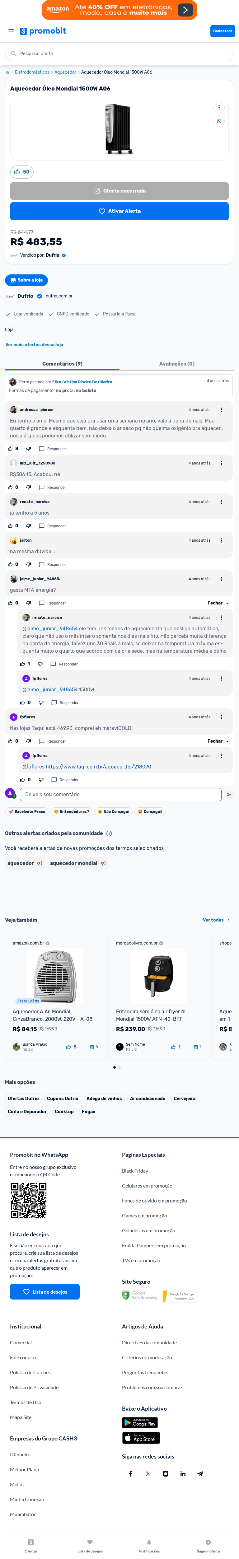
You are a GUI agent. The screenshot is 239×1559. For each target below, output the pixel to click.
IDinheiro (20, 1454)
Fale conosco (24, 1357)
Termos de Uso (25, 1402)
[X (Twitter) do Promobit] (148, 1473)
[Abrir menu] (11, 31)
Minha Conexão (27, 1499)
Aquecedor (65, 72)
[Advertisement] (119, 891)
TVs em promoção (141, 1260)
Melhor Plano (24, 1469)
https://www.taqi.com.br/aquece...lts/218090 (98, 767)
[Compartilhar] (219, 121)
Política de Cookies (30, 1372)
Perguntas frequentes (145, 1372)
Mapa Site (20, 1417)
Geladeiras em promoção (148, 1230)
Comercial (21, 1342)
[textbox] (120, 794)
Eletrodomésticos (32, 72)
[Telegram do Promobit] (200, 1473)
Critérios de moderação (147, 1357)
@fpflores (33, 767)
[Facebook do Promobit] (130, 1473)
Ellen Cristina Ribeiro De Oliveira (82, 382)
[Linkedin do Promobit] (183, 1473)
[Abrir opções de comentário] (221, 410)
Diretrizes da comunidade (149, 1342)
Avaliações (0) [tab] (176, 364)
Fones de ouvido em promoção (154, 1200)
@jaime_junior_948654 (50, 629)
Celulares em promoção (147, 1185)
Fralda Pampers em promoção (154, 1245)
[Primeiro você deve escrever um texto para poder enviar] (229, 795)
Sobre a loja (30, 280)
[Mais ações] (219, 107)
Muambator (23, 1514)
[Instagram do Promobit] (165, 1473)
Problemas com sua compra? (152, 1387)
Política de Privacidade (34, 1387)
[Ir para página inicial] (10, 72)
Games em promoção (144, 1215)
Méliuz (17, 1484)
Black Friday (135, 1171)
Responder (56, 449)
